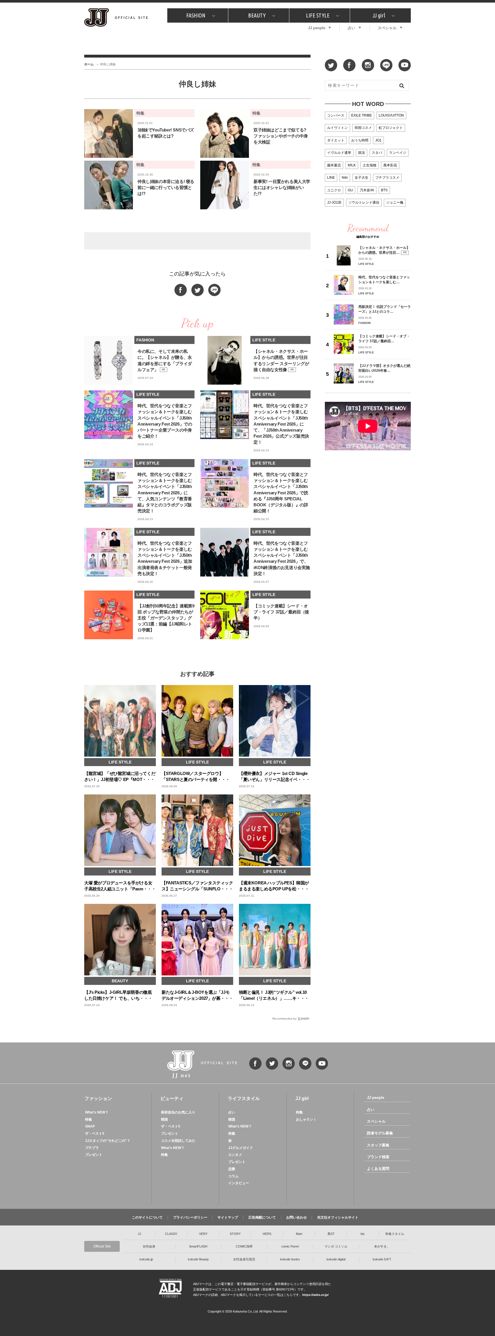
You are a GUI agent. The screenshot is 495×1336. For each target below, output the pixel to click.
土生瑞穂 (369, 165)
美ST (331, 1233)
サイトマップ (227, 1217)
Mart (299, 1233)
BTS (384, 190)
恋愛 (231, 1169)
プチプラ (92, 1148)
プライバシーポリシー (190, 1217)
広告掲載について (262, 1217)
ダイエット (335, 140)
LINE (331, 178)
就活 (361, 153)
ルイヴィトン (337, 128)
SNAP (90, 1126)
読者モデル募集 (380, 1133)
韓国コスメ (363, 128)
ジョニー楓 (394, 202)
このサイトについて (147, 1217)
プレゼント (93, 1155)
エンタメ (235, 1155)
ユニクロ (334, 190)
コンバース (335, 115)
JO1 (378, 140)
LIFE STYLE (317, 15)
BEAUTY (257, 15)
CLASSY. (171, 1233)
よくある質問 (378, 1168)
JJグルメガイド (240, 1148)
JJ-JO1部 (334, 202)
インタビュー (238, 1183)
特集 (88, 1119)
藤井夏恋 (334, 165)
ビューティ (171, 1098)
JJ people (316, 28)
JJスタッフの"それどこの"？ (107, 1141)
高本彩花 (390, 165)
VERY (203, 1233)
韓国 (164, 1119)
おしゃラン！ (306, 1119)
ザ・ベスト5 (94, 1134)
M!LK (352, 165)
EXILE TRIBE (361, 115)
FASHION (195, 15)
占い (351, 28)
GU (350, 190)
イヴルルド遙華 (339, 153)
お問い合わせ (296, 1217)
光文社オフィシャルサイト (337, 1217)
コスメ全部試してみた (178, 1141)
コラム (233, 1176)
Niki (345, 178)
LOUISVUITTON (391, 115)
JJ (139, 1233)
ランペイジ (397, 153)
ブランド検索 (378, 1157)
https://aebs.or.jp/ (315, 1294)
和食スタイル (394, 1233)
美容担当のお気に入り (178, 1112)
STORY (235, 1233)
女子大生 (361, 178)
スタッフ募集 (378, 1145)
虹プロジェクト (391, 128)
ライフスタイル (244, 1098)
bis (363, 1233)
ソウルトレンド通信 (363, 202)
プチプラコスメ (387, 178)
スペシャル (387, 28)
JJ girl (378, 15)
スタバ (377, 153)
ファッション (98, 1098)
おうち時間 (359, 140)
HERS (267, 1233)
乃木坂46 (367, 190)
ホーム (89, 64)
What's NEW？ (97, 1112)
